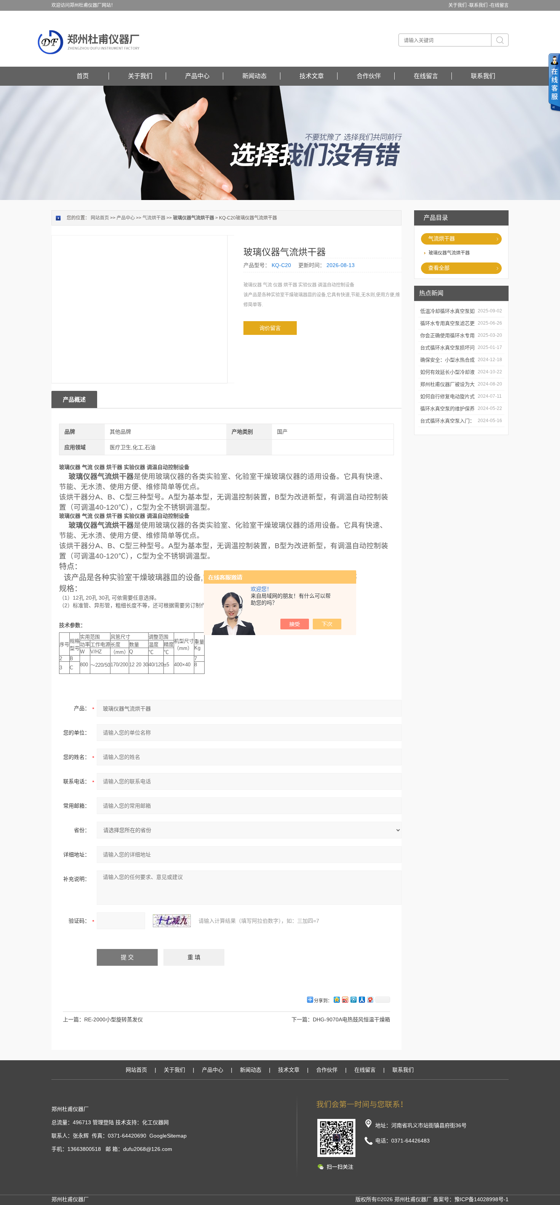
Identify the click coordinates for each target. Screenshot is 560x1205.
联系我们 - (479, 5)
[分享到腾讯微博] (353, 999)
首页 (83, 76)
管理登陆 (103, 1122)
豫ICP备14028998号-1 (481, 1199)
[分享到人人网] (361, 999)
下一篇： (302, 1019)
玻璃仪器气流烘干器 (449, 253)
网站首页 (100, 218)
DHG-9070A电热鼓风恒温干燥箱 (351, 1019)
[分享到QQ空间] (336, 999)
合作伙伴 (369, 76)
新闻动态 (254, 76)
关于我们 (140, 76)
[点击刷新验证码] (172, 920)
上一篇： (73, 1019)
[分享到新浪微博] (345, 999)
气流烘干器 (441, 238)
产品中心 (197, 76)
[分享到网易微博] (370, 999)
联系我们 (483, 76)
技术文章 (311, 76)
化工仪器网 (155, 1122)
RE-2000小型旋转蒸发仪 (113, 1019)
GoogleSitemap (168, 1136)
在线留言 (499, 5)
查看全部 (439, 268)
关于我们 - (458, 5)
